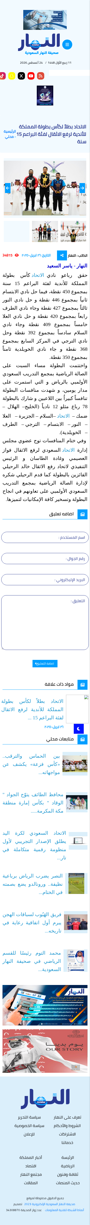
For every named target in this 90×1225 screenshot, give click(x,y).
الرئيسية (10, 131)
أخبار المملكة (31, 1157)
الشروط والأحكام (67, 1125)
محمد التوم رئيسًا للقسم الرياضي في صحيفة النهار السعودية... (31, 961)
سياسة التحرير (29, 1117)
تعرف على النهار (67, 1117)
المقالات (31, 1183)
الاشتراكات (67, 1134)
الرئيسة (68, 1157)
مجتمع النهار (31, 1174)
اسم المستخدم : (71, 537)
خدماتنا (67, 1142)
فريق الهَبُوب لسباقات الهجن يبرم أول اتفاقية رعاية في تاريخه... (32, 922)
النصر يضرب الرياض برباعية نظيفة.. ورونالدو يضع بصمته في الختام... (32, 884)
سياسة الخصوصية (29, 1125)
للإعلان (29, 1134)
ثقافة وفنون (67, 1174)
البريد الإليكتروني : (69, 580)
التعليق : (78, 601)
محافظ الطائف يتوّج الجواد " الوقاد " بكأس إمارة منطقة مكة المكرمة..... (33, 803)
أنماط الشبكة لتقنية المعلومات (64, 1210)
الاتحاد (38, 275)
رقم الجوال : (75, 558)
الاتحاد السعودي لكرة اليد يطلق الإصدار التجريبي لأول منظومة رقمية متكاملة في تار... (34, 845)
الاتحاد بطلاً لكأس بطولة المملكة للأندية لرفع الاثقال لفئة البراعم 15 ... (32, 709)
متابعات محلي (60, 738)
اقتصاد (30, 1166)
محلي (9, 136)
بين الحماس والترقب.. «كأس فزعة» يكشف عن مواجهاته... (31, 764)
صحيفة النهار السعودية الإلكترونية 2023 (49, 1204)
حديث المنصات (68, 1183)
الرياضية (67, 1166)
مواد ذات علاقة (59, 684)
